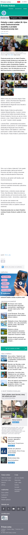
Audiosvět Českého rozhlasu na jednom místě (13, 297)
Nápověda (18, 480)
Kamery (25, 8)
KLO (6, 255)
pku (10, 255)
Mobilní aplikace (6, 499)
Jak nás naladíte (19, 478)
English (3, 530)
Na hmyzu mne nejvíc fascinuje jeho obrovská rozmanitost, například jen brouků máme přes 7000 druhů (16, 307)
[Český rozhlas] (6, 2)
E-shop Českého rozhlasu (10, 391)
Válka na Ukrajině (6, 478)
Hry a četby (5, 276)
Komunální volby (6, 480)
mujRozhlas (4, 272)
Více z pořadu (6, 354)
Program (10, 8)
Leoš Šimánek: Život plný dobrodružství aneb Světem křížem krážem (17, 315)
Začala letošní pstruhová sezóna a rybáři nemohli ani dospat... (17, 339)
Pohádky (4, 283)
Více (21, 18)
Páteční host (4, 33)
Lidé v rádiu (18, 482)
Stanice (3, 482)
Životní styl (5, 18)
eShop (3, 485)
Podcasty (4, 497)
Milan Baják (10, 54)
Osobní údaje (10, 529)
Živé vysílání (5, 290)
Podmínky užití (19, 529)
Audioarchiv (18, 8)
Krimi (3, 280)
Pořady (4, 286)
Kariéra (17, 485)
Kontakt (17, 487)
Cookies (3, 529)
